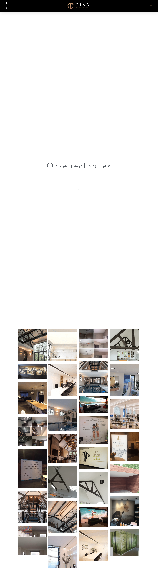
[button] (151, 6)
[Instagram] (6, 8)
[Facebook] (6, 3)
